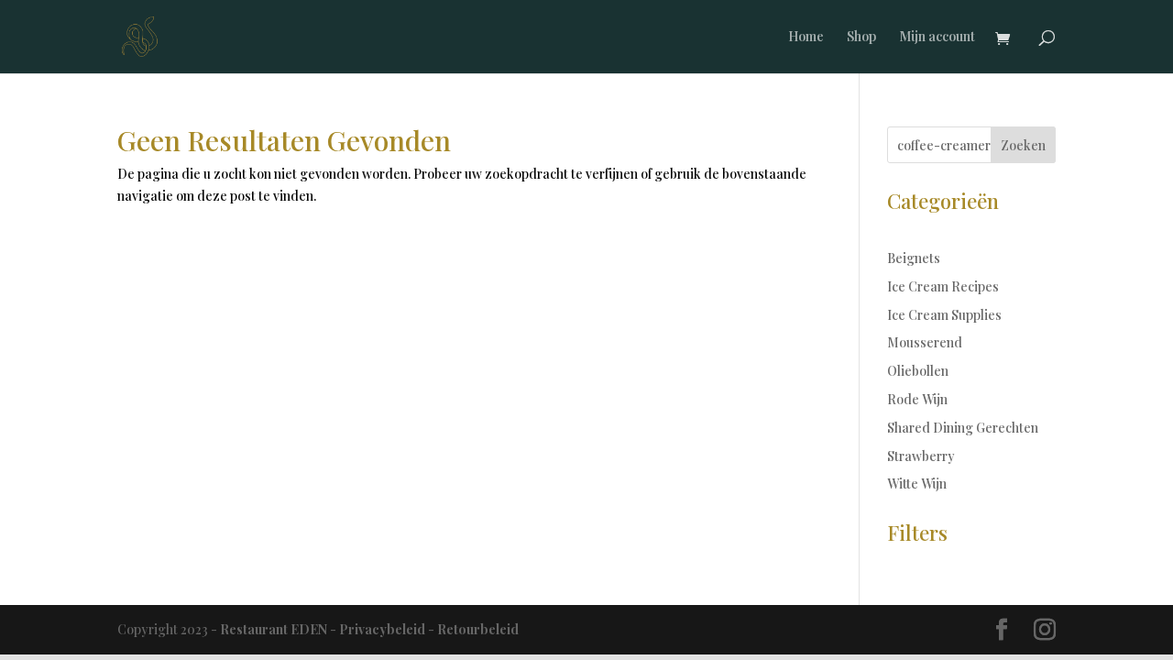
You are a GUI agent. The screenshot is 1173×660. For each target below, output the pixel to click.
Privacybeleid (382, 629)
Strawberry (921, 456)
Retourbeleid (478, 629)
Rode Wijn (917, 399)
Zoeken (1023, 145)
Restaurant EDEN (273, 629)
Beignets (913, 258)
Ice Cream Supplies (944, 315)
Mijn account (937, 37)
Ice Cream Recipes (943, 286)
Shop (861, 37)
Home (806, 37)
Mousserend (924, 342)
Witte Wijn (917, 483)
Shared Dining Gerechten (962, 427)
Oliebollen (917, 371)
